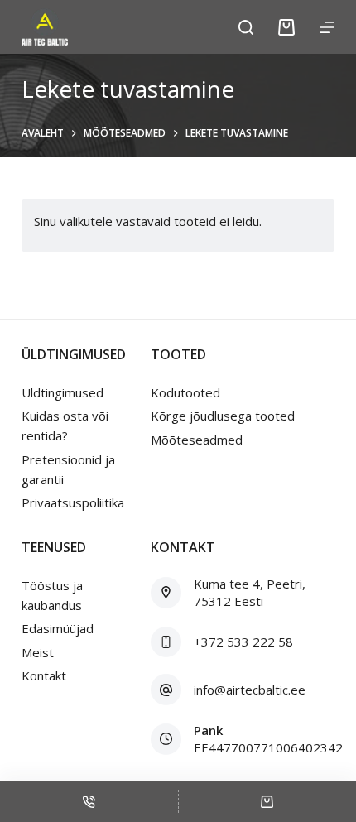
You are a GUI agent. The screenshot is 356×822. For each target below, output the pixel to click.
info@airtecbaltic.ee (249, 689)
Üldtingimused (62, 392)
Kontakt (44, 675)
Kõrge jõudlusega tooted (223, 415)
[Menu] (327, 27)
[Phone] (89, 801)
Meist (38, 652)
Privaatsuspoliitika (73, 502)
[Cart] (286, 27)
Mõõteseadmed (197, 439)
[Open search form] (245, 27)
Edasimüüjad (58, 628)
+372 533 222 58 (243, 641)
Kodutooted (185, 392)
